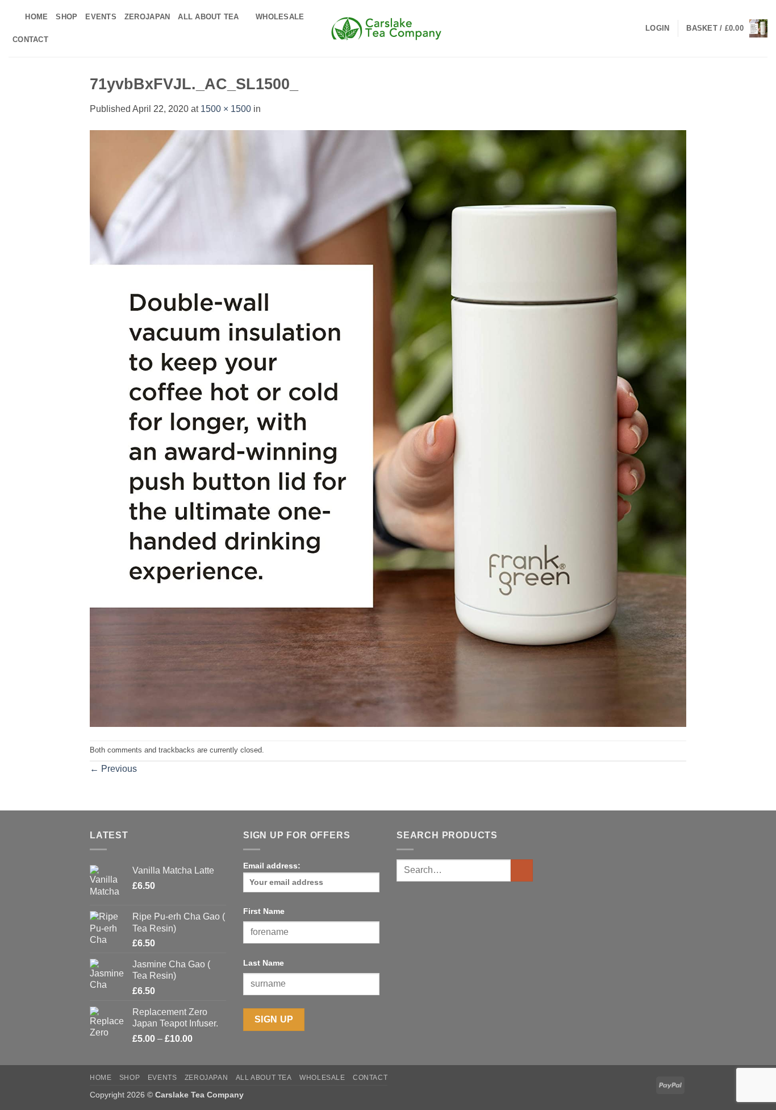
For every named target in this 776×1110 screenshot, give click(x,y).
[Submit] (522, 870)
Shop (66, 17)
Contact (30, 39)
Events (100, 17)
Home (36, 17)
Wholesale (280, 17)
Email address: (272, 865)
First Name (264, 911)
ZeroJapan (147, 17)
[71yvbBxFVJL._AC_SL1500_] (388, 428)
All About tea (208, 17)
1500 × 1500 (226, 109)
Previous (113, 769)
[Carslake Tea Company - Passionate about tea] (388, 28)
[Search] (13, 17)
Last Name (263, 962)
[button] (657, 28)
